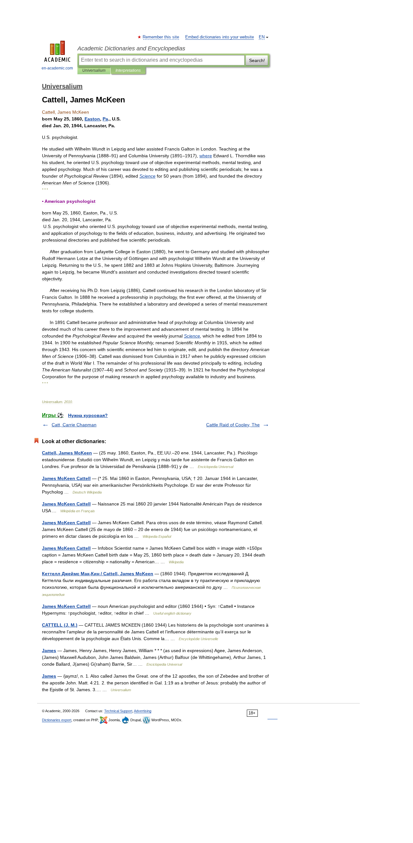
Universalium (94, 70)
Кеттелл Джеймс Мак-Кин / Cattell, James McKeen (97, 573)
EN (262, 37)
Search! (257, 60)
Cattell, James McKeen (67, 452)
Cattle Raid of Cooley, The (233, 424)
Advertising (142, 711)
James (49, 650)
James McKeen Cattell (66, 478)
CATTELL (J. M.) (59, 625)
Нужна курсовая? (88, 415)
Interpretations (128, 70)
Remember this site (161, 37)
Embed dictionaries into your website (219, 37)
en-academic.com (57, 68)
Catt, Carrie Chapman (74, 424)
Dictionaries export (56, 720)
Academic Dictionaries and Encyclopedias (131, 48)
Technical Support (118, 711)
